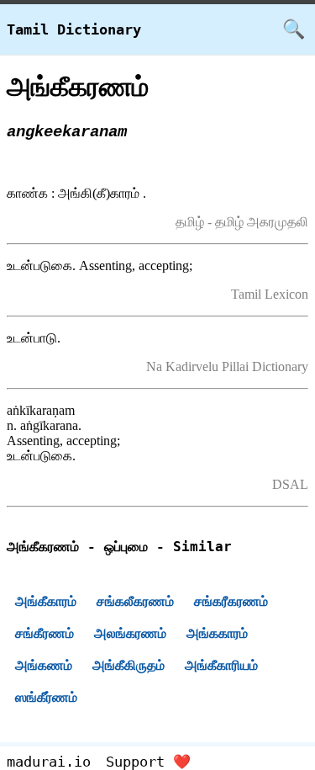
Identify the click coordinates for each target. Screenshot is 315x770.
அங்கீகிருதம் (128, 665)
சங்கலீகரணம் (135, 601)
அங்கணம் (43, 665)
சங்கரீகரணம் (231, 601)
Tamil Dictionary (74, 29)
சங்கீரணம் (44, 633)
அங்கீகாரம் (45, 601)
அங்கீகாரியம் (221, 665)
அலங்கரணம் (130, 633)
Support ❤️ (148, 761)
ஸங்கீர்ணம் (46, 697)
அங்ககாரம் (217, 633)
